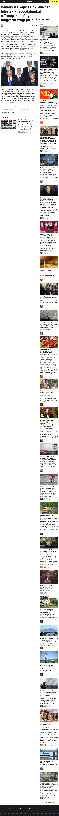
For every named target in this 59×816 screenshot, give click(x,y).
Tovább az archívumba (49, 802)
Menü (4, 1)
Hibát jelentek (10, 808)
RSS (46, 808)
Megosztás (34, 25)
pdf (25, 31)
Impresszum (16, 808)
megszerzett (14, 31)
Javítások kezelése (24, 808)
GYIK (5, 808)
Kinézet (46, 1)
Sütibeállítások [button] (51, 808)
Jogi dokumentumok (34, 808)
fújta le (6, 38)
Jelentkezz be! (55, 1)
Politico (12, 102)
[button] (3, 107)
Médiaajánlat (41, 808)
